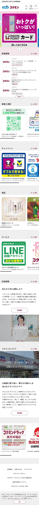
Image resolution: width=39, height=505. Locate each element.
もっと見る (34, 53)
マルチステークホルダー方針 (19, 486)
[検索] (26, 6)
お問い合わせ (18, 469)
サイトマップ (28, 469)
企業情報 (19, 413)
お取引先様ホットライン (19, 482)
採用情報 (19, 310)
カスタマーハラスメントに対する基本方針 (19, 478)
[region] (19, 123)
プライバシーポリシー (14, 498)
